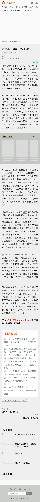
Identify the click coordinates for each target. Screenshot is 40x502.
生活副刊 (13, 10)
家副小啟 (18, 453)
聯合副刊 (5, 10)
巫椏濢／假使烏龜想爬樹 (25, 434)
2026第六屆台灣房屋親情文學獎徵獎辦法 (25, 445)
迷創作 (31, 7)
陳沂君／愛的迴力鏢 (23, 463)
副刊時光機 (29, 10)
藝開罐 (24, 7)
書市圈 (17, 7)
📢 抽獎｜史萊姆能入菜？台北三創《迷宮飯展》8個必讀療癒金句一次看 (20, 390)
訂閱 (28, 493)
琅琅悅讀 (4, 42)
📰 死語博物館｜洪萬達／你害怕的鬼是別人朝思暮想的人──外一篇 (20, 380)
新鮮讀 (4, 7)
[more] (34, 136)
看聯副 (11, 7)
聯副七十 (20, 10)
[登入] (35, 3)
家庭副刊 (17, 42)
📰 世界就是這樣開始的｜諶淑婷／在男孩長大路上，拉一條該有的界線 (20, 364)
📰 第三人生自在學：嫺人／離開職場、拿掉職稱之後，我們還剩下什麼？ (20, 342)
